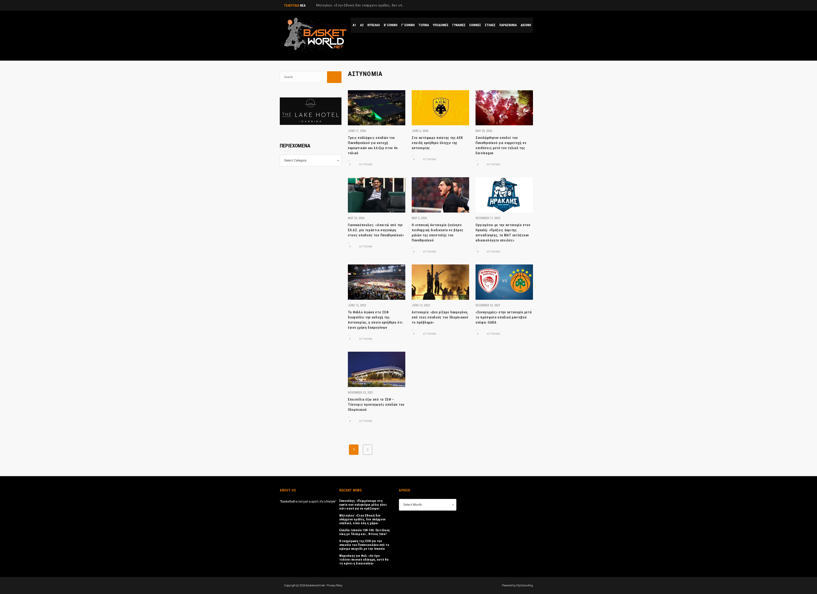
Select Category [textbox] (295, 160)
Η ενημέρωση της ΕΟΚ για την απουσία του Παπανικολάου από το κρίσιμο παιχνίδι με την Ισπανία (364, 544)
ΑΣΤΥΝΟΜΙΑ (365, 164)
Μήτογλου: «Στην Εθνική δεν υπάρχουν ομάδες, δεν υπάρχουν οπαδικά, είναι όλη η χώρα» (362, 519)
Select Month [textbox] (412, 505)
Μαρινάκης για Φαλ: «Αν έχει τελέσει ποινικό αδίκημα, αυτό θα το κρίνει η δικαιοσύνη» (364, 559)
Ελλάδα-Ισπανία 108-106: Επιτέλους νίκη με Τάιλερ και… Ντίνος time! (364, 532)
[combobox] (310, 160)
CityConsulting (524, 585)
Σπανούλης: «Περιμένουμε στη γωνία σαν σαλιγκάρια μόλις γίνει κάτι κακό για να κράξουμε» (363, 504)
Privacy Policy (334, 585)
